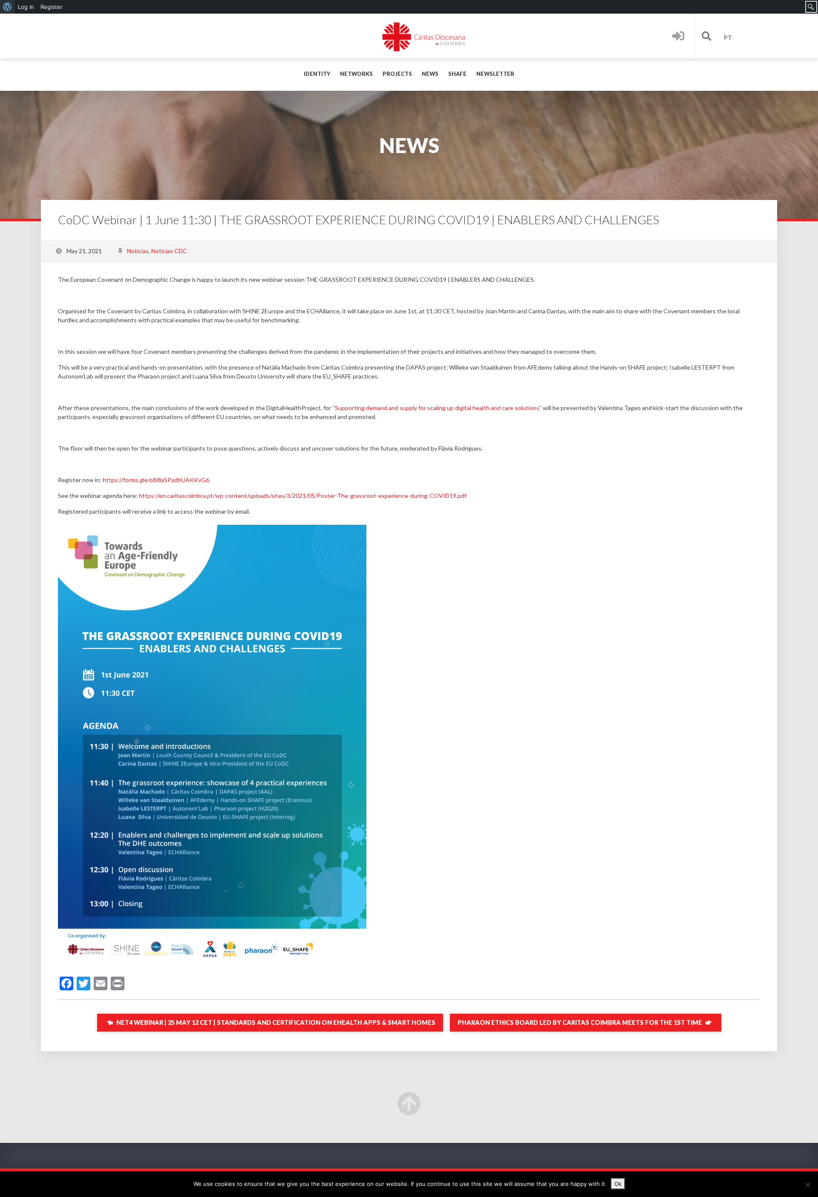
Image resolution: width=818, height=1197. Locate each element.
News (430, 74)
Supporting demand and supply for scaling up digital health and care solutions (437, 407)
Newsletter (495, 74)
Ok (618, 1183)
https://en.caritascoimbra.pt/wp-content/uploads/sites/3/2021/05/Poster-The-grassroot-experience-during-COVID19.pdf (303, 495)
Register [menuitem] (51, 6)
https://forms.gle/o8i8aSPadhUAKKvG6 (156, 479)
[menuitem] (7, 7)
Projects (397, 74)
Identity (317, 74)
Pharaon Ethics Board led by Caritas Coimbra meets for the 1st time (580, 1022)
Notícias (138, 250)
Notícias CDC (169, 250)
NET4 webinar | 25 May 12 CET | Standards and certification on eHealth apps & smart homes (275, 1022)
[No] (807, 1184)
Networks (356, 74)
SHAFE (457, 74)
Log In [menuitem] (26, 6)
